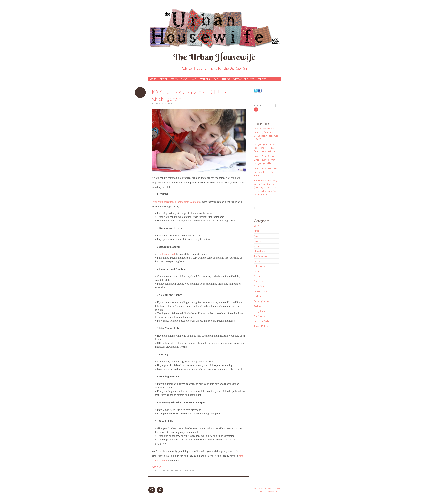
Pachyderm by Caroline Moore (267, 488)
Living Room (259, 311)
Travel (184, 79)
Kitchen (257, 296)
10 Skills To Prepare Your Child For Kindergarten (140, 92)
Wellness (225, 79)
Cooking (175, 79)
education (165, 471)
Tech (252, 79)
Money (194, 79)
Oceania (258, 246)
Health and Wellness (263, 321)
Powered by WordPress (270, 492)
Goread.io (258, 281)
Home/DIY (163, 79)
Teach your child (166, 254)
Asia (256, 236)
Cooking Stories (261, 301)
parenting (190, 471)
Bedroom (258, 261)
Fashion (257, 271)
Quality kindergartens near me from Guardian (176, 201)
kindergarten (177, 471)
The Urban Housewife (214, 57)
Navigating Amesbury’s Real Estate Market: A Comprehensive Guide (264, 148)
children (156, 471)
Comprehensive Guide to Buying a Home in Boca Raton (265, 172)
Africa (256, 230)
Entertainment (240, 79)
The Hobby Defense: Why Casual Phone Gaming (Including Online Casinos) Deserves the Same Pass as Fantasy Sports (266, 187)
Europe (257, 241)
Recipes (257, 306)
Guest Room (260, 286)
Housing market (261, 291)
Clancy (170, 103)
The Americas (260, 256)
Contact (262, 79)
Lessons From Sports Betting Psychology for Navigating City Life (264, 160)
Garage (257, 276)
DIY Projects (259, 316)
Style (215, 79)
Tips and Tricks (261, 326)
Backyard (258, 225)
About (153, 79)
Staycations (259, 251)
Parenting (205, 79)
